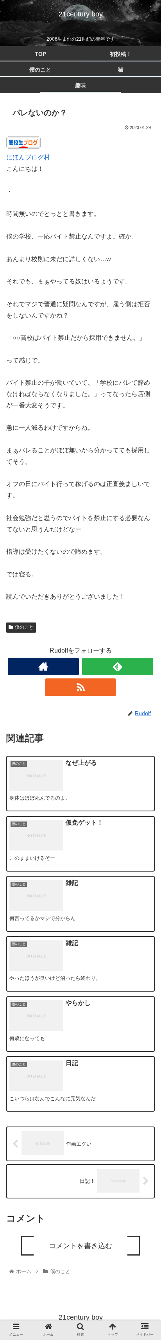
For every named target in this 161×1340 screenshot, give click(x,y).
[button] (145, 907)
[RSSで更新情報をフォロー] (80, 687)
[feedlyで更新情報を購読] (117, 666)
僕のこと (24, 627)
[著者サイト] (43, 666)
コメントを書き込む (80, 1246)
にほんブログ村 (28, 157)
